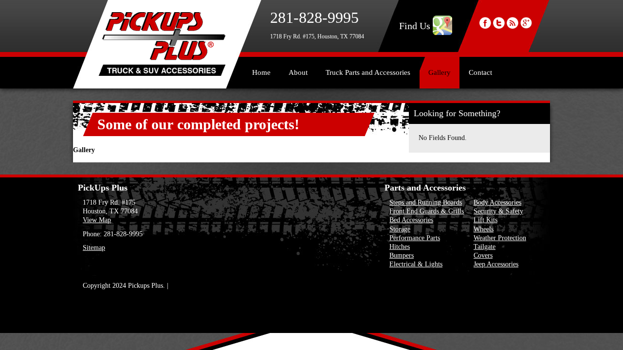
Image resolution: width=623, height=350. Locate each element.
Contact (480, 72)
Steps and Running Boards (425, 202)
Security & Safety (498, 211)
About (298, 72)
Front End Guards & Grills (426, 211)
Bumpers (401, 255)
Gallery (439, 72)
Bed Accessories (411, 220)
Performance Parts (414, 238)
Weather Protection (500, 238)
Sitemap (94, 247)
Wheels (484, 229)
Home (261, 72)
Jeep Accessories (496, 264)
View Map (97, 220)
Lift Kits (485, 220)
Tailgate (484, 246)
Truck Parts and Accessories (368, 72)
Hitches (399, 246)
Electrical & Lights (415, 264)
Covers (483, 255)
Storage (399, 229)
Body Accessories (497, 202)
